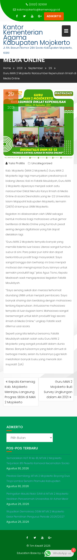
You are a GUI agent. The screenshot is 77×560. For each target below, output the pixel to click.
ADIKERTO (54, 16)
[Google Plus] (39, 16)
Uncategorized (41, 163)
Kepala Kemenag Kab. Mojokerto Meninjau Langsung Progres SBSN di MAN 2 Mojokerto (20, 391)
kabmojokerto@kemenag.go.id (38, 10)
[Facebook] (16, 16)
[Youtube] (32, 16)
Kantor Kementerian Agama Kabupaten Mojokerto (36, 35)
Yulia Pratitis (17, 163)
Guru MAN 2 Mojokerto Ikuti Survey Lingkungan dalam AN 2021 (58, 389)
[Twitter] (24, 16)
